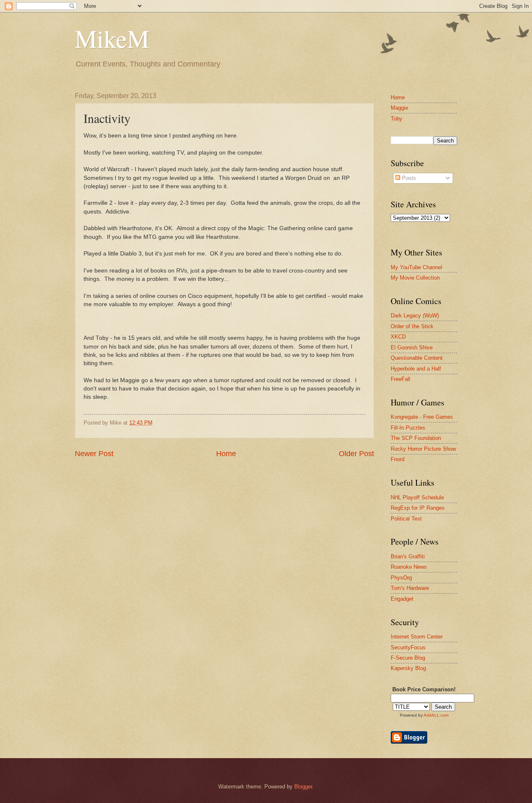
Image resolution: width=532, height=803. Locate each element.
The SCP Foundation (416, 438)
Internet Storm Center (417, 637)
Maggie (399, 108)
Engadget (402, 599)
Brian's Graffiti (408, 556)
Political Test (406, 519)
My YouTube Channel (416, 267)
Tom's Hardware (410, 588)
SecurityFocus (408, 647)
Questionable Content (417, 358)
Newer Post (94, 453)
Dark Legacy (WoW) (415, 315)
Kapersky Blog (408, 668)
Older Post (356, 453)
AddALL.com (436, 715)
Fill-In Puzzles (408, 428)
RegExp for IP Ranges (418, 508)
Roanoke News (409, 567)
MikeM (112, 38)
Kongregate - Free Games (422, 417)
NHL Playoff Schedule (417, 497)
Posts (408, 178)
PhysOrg (401, 578)
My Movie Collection (415, 278)
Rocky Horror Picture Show (423, 449)
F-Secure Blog (408, 658)
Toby (396, 118)
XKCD (398, 337)
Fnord (397, 459)
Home (226, 453)
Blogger (303, 786)
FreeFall (400, 379)
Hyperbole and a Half (416, 369)
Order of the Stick (412, 326)
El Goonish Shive (412, 347)
